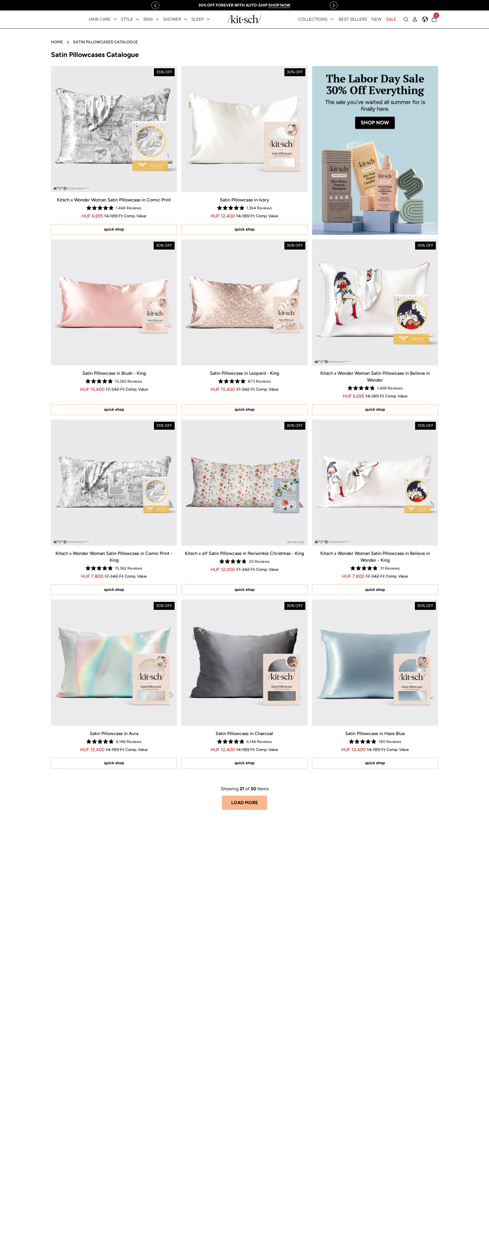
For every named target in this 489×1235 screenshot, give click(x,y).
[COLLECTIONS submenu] (332, 19)
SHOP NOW (375, 123)
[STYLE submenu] (137, 19)
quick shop (114, 229)
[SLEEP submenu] (208, 19)
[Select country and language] (425, 19)
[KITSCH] (244, 19)
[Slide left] (155, 5)
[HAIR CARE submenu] (115, 19)
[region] (244, 5)
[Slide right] (334, 5)
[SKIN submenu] (157, 19)
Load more (244, 802)
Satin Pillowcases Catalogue (105, 42)
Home (57, 42)
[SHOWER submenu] (185, 19)
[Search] (406, 19)
